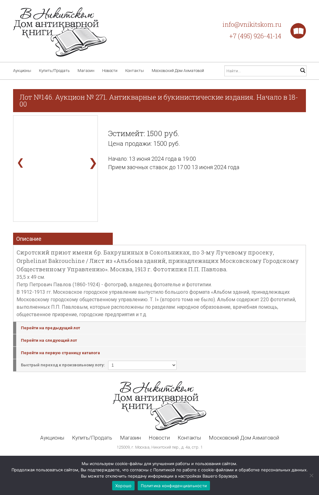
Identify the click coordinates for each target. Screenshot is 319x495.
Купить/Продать (54, 70)
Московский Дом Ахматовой (178, 70)
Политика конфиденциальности (174, 485)
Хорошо (123, 485)
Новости (109, 70)
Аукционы (22, 70)
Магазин (86, 70)
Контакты (134, 70)
